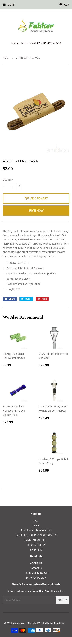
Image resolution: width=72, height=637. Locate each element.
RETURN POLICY (36, 544)
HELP (36, 525)
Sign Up (62, 600)
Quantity (8, 179)
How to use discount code (36, 530)
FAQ (36, 520)
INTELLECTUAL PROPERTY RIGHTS (36, 535)
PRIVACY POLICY (36, 577)
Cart (66, 4)
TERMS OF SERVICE (36, 572)
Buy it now (36, 210)
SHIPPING (36, 549)
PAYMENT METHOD (36, 539)
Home (6, 58)
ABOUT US (36, 563)
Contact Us (36, 567)
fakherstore (18, 623)
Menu (10, 4)
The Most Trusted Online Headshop (46, 623)
